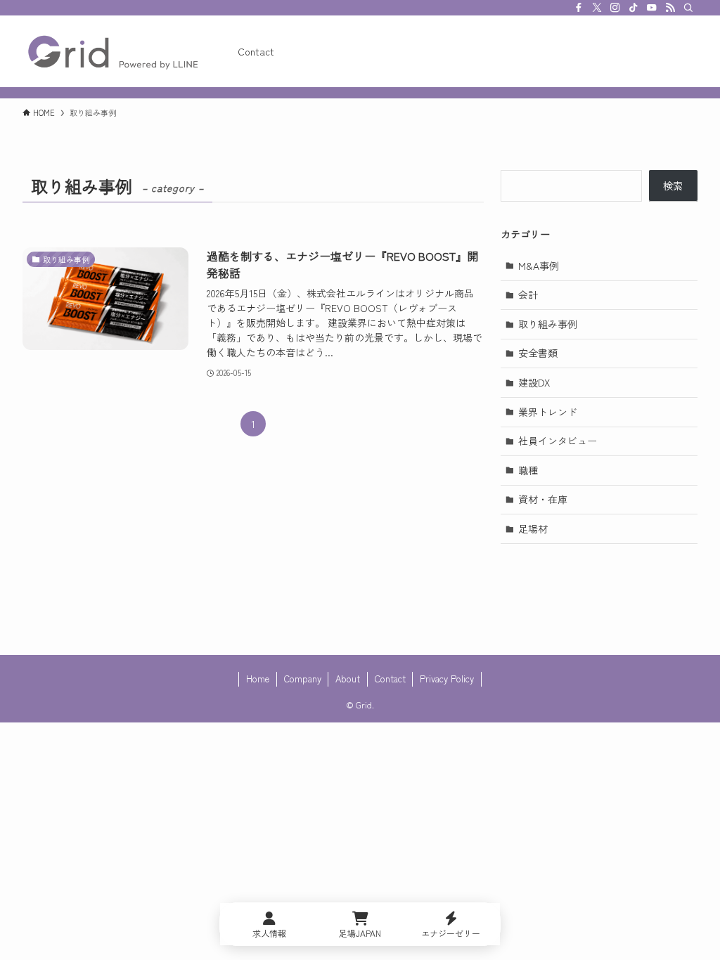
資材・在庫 (542, 499)
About (347, 678)
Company (302, 678)
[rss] (670, 7)
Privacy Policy (447, 678)
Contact (390, 678)
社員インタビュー (557, 441)
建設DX (534, 382)
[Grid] (113, 51)
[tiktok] (633, 7)
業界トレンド (547, 412)
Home (257, 678)
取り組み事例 (547, 324)
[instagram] (615, 7)
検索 (673, 186)
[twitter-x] (597, 7)
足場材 (533, 528)
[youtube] (652, 7)
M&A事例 (538, 266)
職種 (528, 470)
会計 (528, 294)
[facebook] (579, 7)
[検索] (688, 7)
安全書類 (538, 353)
